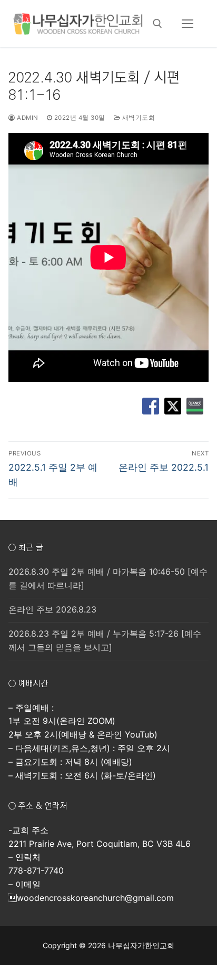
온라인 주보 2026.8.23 (52, 609)
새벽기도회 (137, 117)
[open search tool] (157, 23)
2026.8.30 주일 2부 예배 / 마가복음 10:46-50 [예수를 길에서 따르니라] (108, 578)
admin (26, 117)
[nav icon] (187, 24)
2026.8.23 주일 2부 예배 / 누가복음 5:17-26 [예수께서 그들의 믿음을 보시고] (104, 640)
